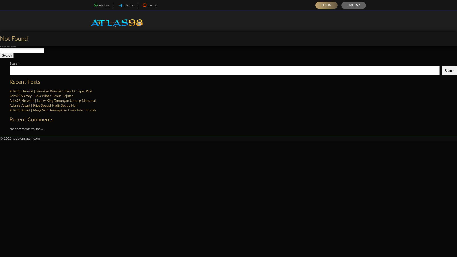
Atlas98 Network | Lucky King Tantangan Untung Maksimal (53, 101)
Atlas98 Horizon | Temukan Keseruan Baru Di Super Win (51, 91)
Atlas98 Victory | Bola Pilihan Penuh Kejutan (42, 96)
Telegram (129, 5)
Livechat (152, 5)
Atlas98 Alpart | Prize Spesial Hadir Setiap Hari (43, 105)
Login (326, 5)
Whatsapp (104, 5)
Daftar (353, 5)
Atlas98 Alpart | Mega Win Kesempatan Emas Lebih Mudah (53, 110)
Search (15, 63)
